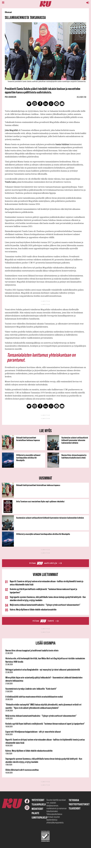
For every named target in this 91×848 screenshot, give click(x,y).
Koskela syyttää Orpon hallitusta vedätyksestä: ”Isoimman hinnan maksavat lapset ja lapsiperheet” (45, 723)
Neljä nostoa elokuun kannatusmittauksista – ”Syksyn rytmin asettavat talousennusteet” (45, 604)
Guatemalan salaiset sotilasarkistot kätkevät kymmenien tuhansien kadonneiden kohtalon (74, 440)
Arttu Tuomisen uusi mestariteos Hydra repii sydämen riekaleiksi (40, 501)
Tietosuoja (74, 800)
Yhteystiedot (38, 800)
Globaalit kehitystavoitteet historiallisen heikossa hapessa (28, 438)
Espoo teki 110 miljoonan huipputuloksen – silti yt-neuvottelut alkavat (33, 731)
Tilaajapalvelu (39, 804)
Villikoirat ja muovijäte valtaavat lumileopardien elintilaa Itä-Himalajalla (28, 458)
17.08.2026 (8, 753)
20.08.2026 (9, 699)
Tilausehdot (74, 808)
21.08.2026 (9, 683)
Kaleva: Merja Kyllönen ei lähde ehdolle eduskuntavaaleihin (33, 609)
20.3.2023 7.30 (81, 97)
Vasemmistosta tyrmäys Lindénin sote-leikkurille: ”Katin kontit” (31, 688)
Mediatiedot (37, 808)
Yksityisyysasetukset (79, 804)
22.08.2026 (9, 653)
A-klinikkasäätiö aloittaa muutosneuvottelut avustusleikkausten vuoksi (34, 696)
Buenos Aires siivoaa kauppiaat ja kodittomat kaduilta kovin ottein (73, 456)
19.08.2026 (9, 718)
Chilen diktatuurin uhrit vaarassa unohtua (22, 769)
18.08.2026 (9, 726)
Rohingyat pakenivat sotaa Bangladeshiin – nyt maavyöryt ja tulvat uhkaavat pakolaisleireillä (42, 669)
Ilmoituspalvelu (39, 817)
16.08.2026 (9, 773)
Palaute (35, 813)
